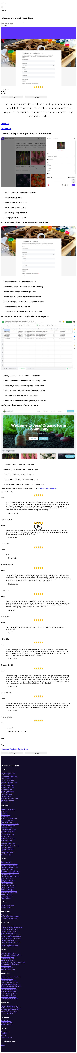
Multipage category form (9, 918)
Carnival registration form (9, 940)
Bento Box (4, 817)
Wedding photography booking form (13, 962)
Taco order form (6, 842)
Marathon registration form (10, 944)
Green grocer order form (9, 782)
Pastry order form (7, 896)
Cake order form (6, 862)
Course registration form (9, 931)
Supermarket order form (9, 777)
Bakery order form (7, 878)
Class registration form (8, 933)
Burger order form (7, 836)
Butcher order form (7, 791)
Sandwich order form (8, 838)
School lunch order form (9, 818)
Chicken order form (7, 784)
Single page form (6, 915)
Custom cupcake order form (10, 876)
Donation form (6, 1021)
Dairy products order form (9, 798)
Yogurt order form (7, 802)
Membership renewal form (9, 999)
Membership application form (10, 977)
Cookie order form (7, 869)
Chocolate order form (8, 885)
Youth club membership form (10, 984)
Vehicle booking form (8, 969)
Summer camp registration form (11, 928)
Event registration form (8, 926)
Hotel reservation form (8, 953)
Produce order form (7, 780)
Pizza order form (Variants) (10, 824)
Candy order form (7, 884)
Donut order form (7, 882)
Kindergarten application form (11, 1008)
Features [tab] (5, 124)
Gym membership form (8, 981)
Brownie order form (7, 889)
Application (14, 749)
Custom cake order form (9, 864)
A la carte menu (6, 854)
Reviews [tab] (6, 129)
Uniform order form (7, 907)
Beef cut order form (7, 787)
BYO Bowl (4, 811)
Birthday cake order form (9, 866)
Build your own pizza (8, 820)
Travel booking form (7, 959)
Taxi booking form (7, 968)
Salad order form (6, 840)
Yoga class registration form (10, 935)
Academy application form (9, 1010)
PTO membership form (8, 991)
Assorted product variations (10, 917)
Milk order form (6, 796)
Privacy (3, 1035)
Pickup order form (7, 853)
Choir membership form (9, 990)
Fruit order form (6, 775)
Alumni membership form (9, 993)
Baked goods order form (9, 893)
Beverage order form (8, 826)
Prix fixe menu (5, 815)
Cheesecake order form (9, 891)
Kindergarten (5, 749)
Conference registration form (11, 938)
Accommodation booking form (11, 955)
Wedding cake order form (9, 867)
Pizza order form (6, 822)
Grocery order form (7, 778)
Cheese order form (7, 800)
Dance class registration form (11, 937)
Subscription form (7, 979)
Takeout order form (7, 849)
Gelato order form (7, 833)
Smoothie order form (8, 831)
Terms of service (6, 1037)
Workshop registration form (10, 929)
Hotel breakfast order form (10, 845)
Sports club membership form (11, 986)
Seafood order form (7, 793)
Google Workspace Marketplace (47, 488)
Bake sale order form (8, 880)
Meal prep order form (8, 809)
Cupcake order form (7, 875)
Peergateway (5, 1032)
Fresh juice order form (8, 829)
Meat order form (6, 795)
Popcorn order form (7, 887)
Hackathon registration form (10, 942)
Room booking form (7, 957)
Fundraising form (6, 1023)
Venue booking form (8, 960)
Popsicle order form (7, 835)
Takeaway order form (8, 851)
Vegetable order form (8, 773)
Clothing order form (7, 906)
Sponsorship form (7, 1024)
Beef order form (6, 789)
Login (3, 1045)
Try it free (12, 97)
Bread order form (6, 894)
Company (4, 1034)
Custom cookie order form (10, 873)
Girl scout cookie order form (10, 871)
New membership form (8, 995)
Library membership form (9, 982)
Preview (36, 97)
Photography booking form (10, 964)
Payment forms (23, 749)
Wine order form (6, 827)
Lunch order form (7, 847)
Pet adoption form (7, 1013)
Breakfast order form (8, 844)
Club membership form (8, 988)
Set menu (4, 813)
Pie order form (6, 898)
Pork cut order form (7, 786)
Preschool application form (10, 1006)
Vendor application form (9, 1011)
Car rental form (6, 966)
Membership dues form (8, 997)
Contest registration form (9, 946)
